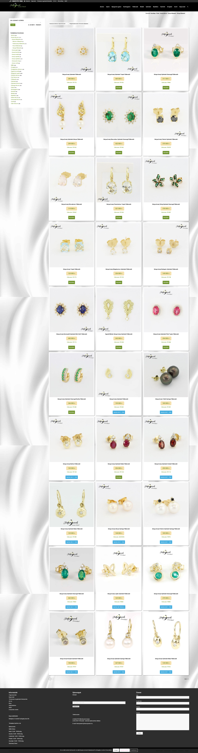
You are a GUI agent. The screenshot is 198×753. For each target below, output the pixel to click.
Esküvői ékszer (15, 75)
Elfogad (116, 750)
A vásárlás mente (13, 709)
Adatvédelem (12, 705)
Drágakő (13, 67)
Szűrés (12, 24)
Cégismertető (12, 695)
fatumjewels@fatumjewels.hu (84, 723)
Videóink (28, 1)
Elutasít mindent (125, 750)
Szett (12, 101)
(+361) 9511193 (77, 720)
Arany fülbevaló (16, 39)
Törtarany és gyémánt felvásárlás (44, 1)
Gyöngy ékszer (15, 85)
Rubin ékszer (14, 97)
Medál (13, 93)
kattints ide (18, 723)
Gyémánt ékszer (15, 83)
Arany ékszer (14, 37)
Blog (10, 703)
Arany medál (15, 54)
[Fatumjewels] (18, 6)
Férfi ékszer (14, 77)
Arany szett (15, 63)
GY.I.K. (54, 1)
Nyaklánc (13, 95)
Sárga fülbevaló (17, 48)
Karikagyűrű (14, 89)
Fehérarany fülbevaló (18, 43)
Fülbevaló (13, 79)
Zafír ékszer (14, 103)
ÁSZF (66, 1)
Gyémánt (13, 81)
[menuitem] (16, 1)
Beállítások (134, 750)
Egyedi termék (15, 71)
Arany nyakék (15, 56)
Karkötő (13, 91)
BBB (12, 65)
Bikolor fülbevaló (17, 41)
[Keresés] (187, 6)
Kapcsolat (33, 1)
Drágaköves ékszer (16, 69)
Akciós (13, 35)
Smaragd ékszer (15, 99)
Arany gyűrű (15, 50)
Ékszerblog (60, 1)
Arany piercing (16, 61)
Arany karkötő (16, 52)
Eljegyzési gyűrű (15, 73)
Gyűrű (12, 87)
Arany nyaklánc (16, 58)
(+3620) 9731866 (77, 719)
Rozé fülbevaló (17, 45)
